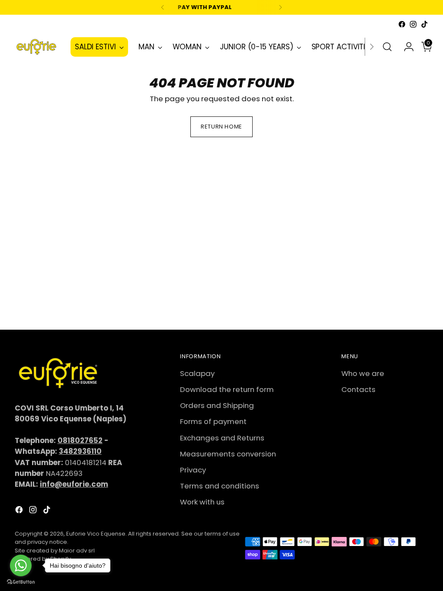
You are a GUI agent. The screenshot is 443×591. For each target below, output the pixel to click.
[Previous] (162, 7)
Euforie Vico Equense (95, 534)
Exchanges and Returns (222, 438)
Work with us (202, 502)
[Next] (280, 7)
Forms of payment (213, 421)
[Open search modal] (387, 46)
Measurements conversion (228, 454)
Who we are (362, 373)
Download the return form (227, 389)
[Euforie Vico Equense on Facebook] (402, 24)
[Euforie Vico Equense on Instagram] (413, 24)
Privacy (193, 470)
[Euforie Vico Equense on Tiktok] (424, 24)
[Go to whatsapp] (21, 565)
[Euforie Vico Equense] (36, 47)
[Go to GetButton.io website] (21, 582)
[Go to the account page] (405, 46)
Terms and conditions (219, 486)
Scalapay (197, 373)
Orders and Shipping (217, 405)
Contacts (358, 389)
